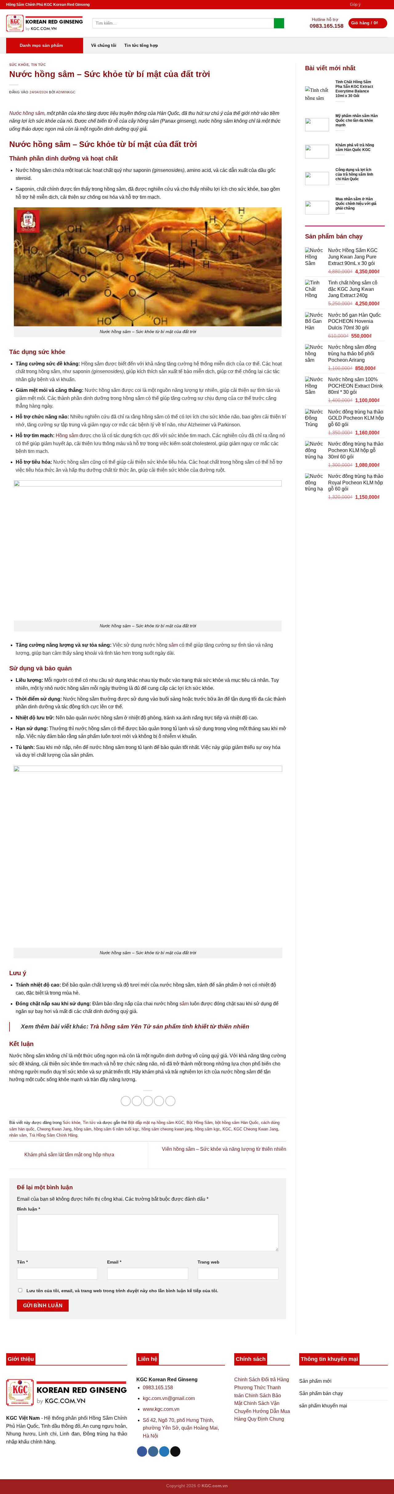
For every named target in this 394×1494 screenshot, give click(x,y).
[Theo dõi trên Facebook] (367, 4)
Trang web (208, 1262)
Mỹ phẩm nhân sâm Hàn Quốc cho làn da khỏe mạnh (357, 120)
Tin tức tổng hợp (141, 45)
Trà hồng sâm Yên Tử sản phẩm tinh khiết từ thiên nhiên (169, 1026)
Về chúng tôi (103, 45)
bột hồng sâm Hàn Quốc (237, 1122)
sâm (173, 645)
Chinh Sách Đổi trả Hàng (261, 1379)
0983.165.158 (158, 1387)
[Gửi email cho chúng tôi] (385, 4)
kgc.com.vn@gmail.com (169, 1398)
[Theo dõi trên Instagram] (373, 4)
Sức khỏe (19, 65)
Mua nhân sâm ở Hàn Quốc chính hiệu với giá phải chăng (356, 203)
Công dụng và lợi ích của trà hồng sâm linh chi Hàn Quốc (354, 174)
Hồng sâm (67, 435)
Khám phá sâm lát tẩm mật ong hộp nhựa (68, 1155)
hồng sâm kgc (207, 1129)
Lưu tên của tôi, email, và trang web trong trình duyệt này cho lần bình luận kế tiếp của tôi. (122, 1290)
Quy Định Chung (265, 1419)
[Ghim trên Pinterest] (159, 1101)
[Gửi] (279, 23)
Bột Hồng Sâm (200, 1122)
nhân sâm (18, 1135)
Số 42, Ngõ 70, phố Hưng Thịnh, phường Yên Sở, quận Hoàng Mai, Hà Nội (181, 1428)
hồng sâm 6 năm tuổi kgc (116, 1129)
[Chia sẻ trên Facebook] (126, 1101)
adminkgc (65, 92)
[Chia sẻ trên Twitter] (137, 1101)
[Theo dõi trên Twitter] (379, 4)
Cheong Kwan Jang (54, 1129)
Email (114, 1262)
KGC (227, 1129)
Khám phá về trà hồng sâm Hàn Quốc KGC (355, 148)
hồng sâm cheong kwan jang (167, 1129)
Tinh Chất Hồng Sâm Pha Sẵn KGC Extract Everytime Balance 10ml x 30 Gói (354, 89)
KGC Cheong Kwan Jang (256, 1129)
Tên (22, 1262)
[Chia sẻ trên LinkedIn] (170, 1101)
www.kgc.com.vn (161, 1409)
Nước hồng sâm (26, 113)
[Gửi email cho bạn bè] (148, 1101)
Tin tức (38, 65)
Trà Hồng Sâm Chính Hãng (53, 1135)
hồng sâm (82, 1129)
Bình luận (28, 1209)
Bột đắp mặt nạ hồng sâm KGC (156, 1122)
